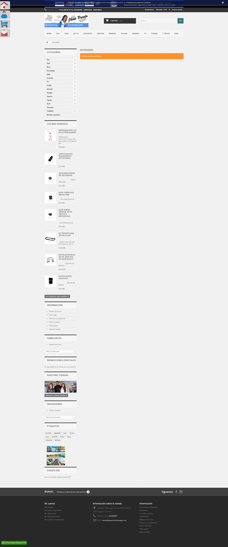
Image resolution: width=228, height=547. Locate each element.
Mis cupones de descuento (54, 520)
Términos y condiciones (56, 318)
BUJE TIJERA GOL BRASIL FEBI (66, 194)
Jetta (76, 33)
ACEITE (54, 437)
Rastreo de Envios (55, 311)
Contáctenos (149, 10)
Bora (49, 33)
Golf (66, 33)
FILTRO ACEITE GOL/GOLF (65, 277)
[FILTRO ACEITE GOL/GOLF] (50, 281)
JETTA (71, 433)
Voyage (124, 33)
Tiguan (154, 33)
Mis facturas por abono (53, 510)
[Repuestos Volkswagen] (66, 20)
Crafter (100, 33)
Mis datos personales (52, 516)
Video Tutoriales (54, 322)
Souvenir (50, 107)
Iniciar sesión (177, 10)
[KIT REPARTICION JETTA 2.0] (50, 238)
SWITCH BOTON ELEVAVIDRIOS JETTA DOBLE (66, 156)
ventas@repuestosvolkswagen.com (114, 520)
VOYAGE (49, 440)
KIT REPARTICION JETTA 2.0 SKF (66, 234)
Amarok (112, 33)
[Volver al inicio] (47, 42)
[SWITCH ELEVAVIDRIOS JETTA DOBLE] (50, 159)
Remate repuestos (53, 115)
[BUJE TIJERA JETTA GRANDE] (50, 215)
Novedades (144, 510)
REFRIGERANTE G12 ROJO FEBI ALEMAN (67, 131)
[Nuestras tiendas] (61, 387)
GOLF (62, 437)
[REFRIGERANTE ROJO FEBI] (50, 135)
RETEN (57, 440)
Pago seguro (53, 326)
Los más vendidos (57, 123)
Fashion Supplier (54, 410)
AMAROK (57, 433)
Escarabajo (51, 71)
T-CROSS (166, 33)
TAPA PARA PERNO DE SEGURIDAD (67, 174)
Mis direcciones (50, 513)
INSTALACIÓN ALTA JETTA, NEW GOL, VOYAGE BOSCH (67, 257)
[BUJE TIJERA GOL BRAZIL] (50, 198)
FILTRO (48, 433)
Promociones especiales (61, 360)
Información (55, 305)
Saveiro (135, 33)
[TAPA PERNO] (50, 178)
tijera (69, 437)
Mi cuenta (50, 503)
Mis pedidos (49, 507)
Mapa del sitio (145, 532)
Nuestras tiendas (54, 329)
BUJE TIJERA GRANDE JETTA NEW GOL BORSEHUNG (65, 213)
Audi (176, 33)
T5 (145, 33)
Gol (58, 33)
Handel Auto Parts (54, 344)
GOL (65, 433)
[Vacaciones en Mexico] (56, 455)
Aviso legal (52, 315)
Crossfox (87, 33)
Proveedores (54, 404)
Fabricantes (54, 338)
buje (47, 437)
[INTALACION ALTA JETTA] (50, 260)
